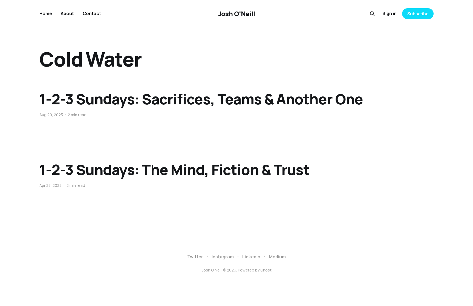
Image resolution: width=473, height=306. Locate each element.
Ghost (266, 270)
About (67, 13)
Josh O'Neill (236, 13)
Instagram (223, 257)
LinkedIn (251, 257)
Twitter (195, 257)
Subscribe (418, 14)
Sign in (389, 13)
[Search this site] (372, 14)
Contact (92, 13)
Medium (277, 257)
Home (45, 13)
